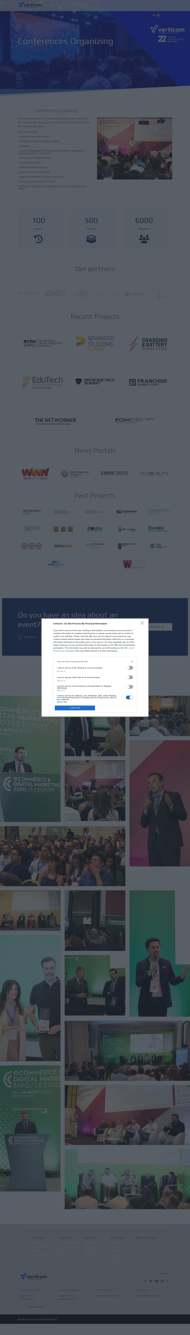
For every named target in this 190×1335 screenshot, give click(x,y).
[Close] (143, 623)
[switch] (129, 668)
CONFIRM (75, 708)
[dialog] (95, 667)
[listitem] (95, 661)
